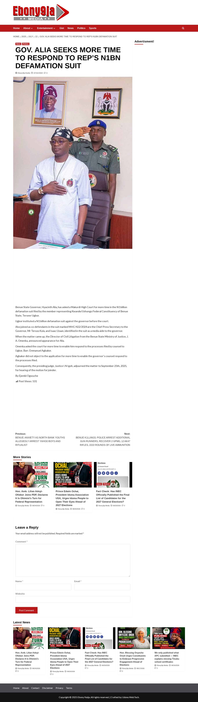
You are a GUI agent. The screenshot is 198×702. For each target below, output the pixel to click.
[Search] (183, 28)
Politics (81, 28)
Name (19, 581)
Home (16, 28)
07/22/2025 (38, 73)
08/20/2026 (76, 509)
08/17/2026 (140, 668)
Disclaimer (47, 688)
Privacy (59, 688)
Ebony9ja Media (24, 73)
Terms (69, 688)
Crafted (115, 697)
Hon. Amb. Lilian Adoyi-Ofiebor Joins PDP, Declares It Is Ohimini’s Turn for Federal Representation (27, 658)
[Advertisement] (72, 272)
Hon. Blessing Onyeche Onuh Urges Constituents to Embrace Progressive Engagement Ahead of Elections (133, 658)
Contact (35, 688)
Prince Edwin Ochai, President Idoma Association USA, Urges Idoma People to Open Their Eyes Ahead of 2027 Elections (72, 498)
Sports (92, 28)
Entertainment (45, 28)
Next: (103, 439)
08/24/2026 (36, 505)
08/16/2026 (175, 665)
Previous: (40, 439)
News (71, 28)
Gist (62, 28)
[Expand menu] (31, 28)
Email (77, 581)
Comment (21, 541)
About (26, 28)
